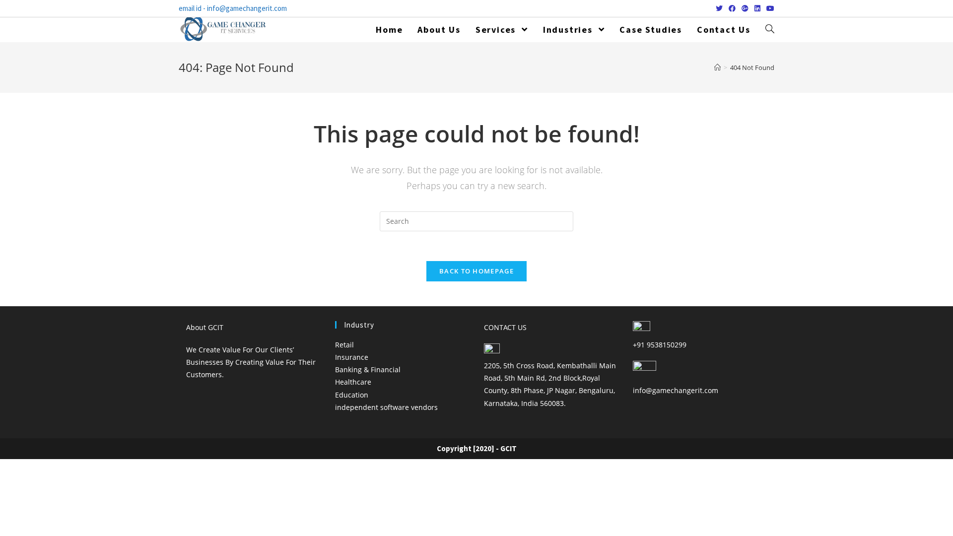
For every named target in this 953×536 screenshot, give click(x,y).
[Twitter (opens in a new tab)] (719, 8)
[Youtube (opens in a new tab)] (768, 8)
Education (351, 395)
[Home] (717, 67)
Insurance (351, 357)
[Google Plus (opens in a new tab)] (745, 8)
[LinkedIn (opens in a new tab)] (757, 8)
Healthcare (353, 382)
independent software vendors (386, 407)
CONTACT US (505, 327)
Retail (344, 344)
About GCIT (204, 327)
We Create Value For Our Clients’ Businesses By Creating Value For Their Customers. (251, 362)
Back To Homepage (476, 271)
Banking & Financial (368, 369)
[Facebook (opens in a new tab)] (732, 8)
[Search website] (770, 29)
